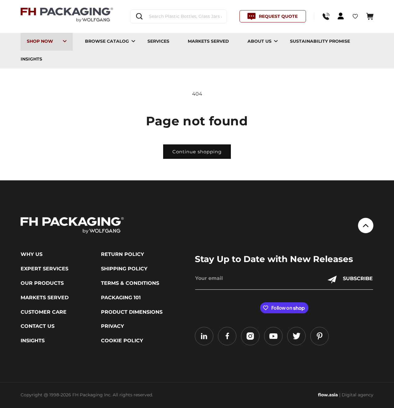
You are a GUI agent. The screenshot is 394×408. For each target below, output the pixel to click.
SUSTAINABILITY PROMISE (320, 41)
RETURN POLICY (122, 254)
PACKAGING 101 (121, 297)
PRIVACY (112, 326)
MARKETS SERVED (208, 41)
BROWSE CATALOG (107, 41)
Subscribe (358, 278)
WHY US (31, 254)
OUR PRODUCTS (42, 283)
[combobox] (178, 16)
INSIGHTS (31, 59)
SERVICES (158, 41)
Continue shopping (197, 152)
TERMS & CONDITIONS (130, 283)
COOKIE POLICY (122, 340)
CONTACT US (37, 326)
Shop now (40, 41)
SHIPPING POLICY (124, 268)
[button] (369, 16)
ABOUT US (259, 41)
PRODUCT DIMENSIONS (132, 312)
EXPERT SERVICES (44, 268)
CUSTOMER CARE (43, 312)
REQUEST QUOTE (278, 16)
